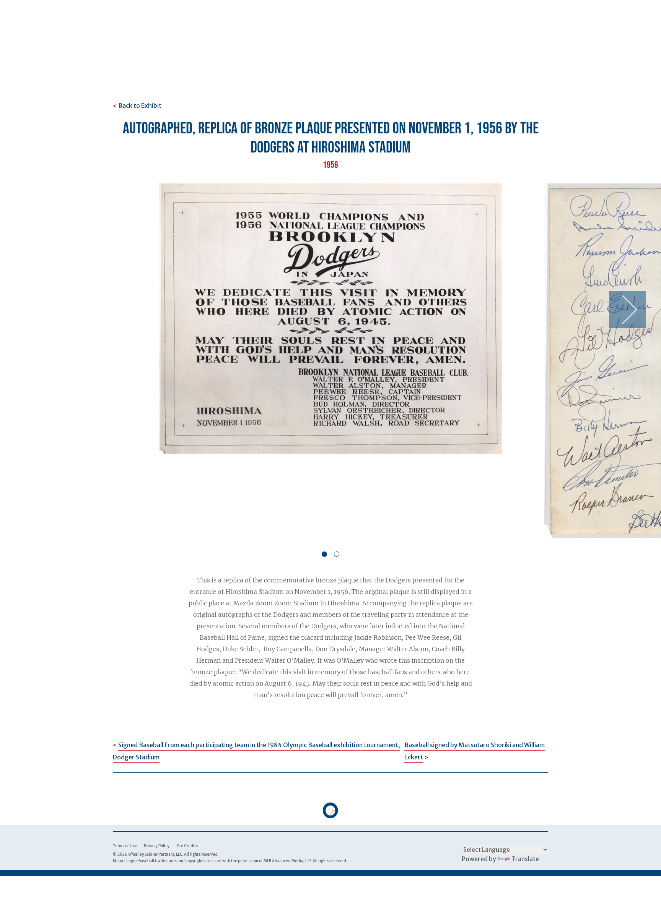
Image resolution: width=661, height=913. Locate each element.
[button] (324, 554)
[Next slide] (627, 309)
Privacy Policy (156, 845)
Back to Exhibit (139, 105)
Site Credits (187, 845)
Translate (525, 859)
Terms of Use (125, 845)
